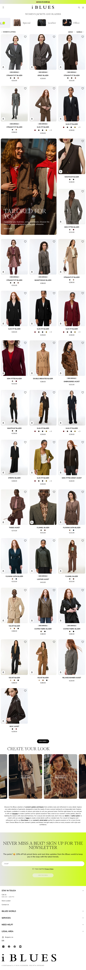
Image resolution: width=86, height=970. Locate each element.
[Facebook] (9, 946)
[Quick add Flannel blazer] (32, 522)
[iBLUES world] (83, 911)
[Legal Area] (83, 931)
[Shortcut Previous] (4, 23)
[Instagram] (3, 946)
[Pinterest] (14, 946)
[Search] (79, 7)
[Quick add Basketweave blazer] (32, 272)
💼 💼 (43, 2)
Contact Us (5, 905)
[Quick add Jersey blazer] (32, 67)
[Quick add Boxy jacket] (3, 721)
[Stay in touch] (83, 890)
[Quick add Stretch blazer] (3, 472)
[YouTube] (20, 946)
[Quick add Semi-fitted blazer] (60, 221)
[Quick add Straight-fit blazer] (3, 67)
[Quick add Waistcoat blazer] (60, 171)
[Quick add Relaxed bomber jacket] (60, 672)
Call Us (4, 895)
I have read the (44, 869)
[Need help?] (83, 924)
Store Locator (6, 901)
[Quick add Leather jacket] (32, 571)
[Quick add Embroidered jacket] (60, 373)
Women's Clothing (9, 32)
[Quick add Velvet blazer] (3, 620)
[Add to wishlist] (25, 36)
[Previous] (5, 52)
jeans (27, 818)
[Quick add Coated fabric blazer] (32, 620)
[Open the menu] (3, 7)
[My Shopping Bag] (83, 7)
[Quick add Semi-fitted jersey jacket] (60, 472)
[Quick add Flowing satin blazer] (60, 522)
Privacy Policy (49, 869)
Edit (3, 940)
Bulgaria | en (9, 937)
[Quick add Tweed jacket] (3, 522)
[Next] (24, 52)
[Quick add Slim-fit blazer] (32, 119)
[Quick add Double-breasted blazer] (32, 373)
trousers (15, 814)
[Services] (83, 918)
